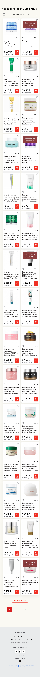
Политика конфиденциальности (20, 666)
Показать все (20, 600)
